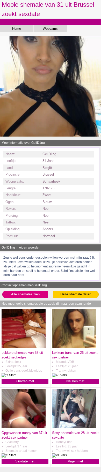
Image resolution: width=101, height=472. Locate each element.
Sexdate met (24, 461)
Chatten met (25, 381)
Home (16, 29)
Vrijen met (75, 461)
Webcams (50, 29)
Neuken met (75, 381)
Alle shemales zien (25, 294)
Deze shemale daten (75, 294)
